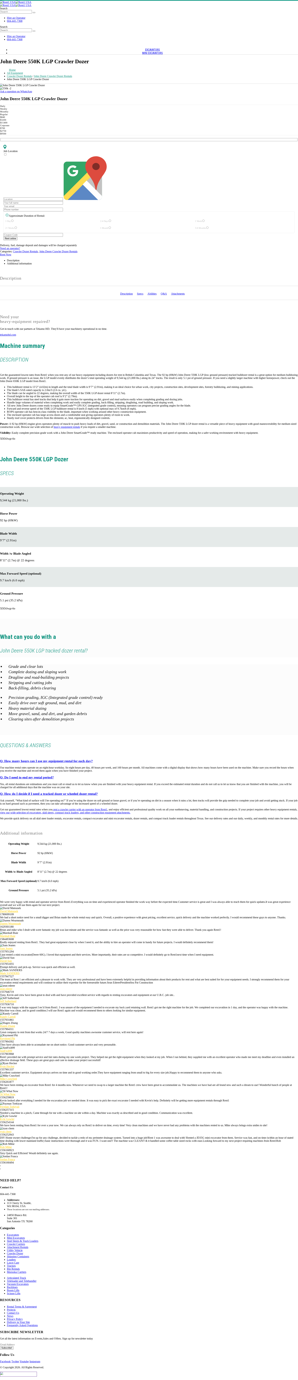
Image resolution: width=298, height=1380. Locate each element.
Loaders (11, 1259)
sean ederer (6, 988)
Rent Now (5, 254)
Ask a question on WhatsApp (16, 91)
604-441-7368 (14, 20)
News (10, 1315)
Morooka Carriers (16, 1272)
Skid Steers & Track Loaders (22, 1241)
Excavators (13, 1234)
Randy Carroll (8, 1016)
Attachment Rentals (17, 1247)
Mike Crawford (8, 1078)
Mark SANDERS (9, 973)
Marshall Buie (7, 936)
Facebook (5, 1361)
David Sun (6, 960)
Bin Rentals (13, 1268)
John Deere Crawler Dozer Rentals (58, 251)
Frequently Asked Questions (22, 1325)
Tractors (11, 1265)
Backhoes (12, 1287)
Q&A (164, 293)
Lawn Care (13, 1262)
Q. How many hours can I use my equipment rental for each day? (46, 761)
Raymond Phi (7, 1038)
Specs (140, 293)
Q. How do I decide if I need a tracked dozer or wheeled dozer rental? (49, 794)
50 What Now (8, 1094)
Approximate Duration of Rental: (27, 215)
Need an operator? (10, 248)
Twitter (15, 1361)
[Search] (34, 12)
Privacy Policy (15, 1319)
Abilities (152, 293)
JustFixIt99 (6, 1050)
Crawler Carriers (16, 1244)
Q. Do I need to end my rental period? (27, 777)
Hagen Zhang (7, 1026)
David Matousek (9, 911)
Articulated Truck (16, 1277)
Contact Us (13, 1312)
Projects (11, 1309)
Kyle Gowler (7, 1119)
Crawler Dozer (15, 1253)
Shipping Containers (18, 1256)
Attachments (178, 293)
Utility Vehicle (15, 1250)
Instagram (34, 1361)
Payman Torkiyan (9, 1106)
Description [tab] (13, 260)
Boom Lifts (13, 1290)
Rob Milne (6, 1147)
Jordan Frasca (7, 1159)
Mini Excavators (16, 1237)
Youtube (24, 1361)
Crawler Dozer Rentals (25, 251)
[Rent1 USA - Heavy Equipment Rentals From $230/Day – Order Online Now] (15, 2)
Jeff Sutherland (8, 1001)
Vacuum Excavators (18, 1284)
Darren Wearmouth (10, 923)
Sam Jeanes (6, 948)
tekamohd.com (8, 334)
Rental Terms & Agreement (22, 1306)
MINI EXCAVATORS (152, 53)
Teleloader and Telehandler (21, 1280)
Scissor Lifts (13, 1293)
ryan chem (5, 1131)
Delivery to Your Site (18, 1322)
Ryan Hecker (7, 1066)
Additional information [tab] (19, 263)
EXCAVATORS (152, 49)
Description (126, 293)
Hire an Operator (16, 17)
